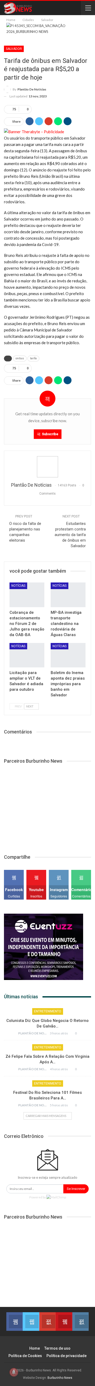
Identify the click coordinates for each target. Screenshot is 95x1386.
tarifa (33, 358)
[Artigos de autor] (48, 466)
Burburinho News (60, 1378)
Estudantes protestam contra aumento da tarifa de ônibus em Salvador (70, 534)
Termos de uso (57, 1348)
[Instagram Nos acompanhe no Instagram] (80, 1321)
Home (34, 1348)
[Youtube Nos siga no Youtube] (63, 1321)
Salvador (14, 49)
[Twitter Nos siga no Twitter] (30, 1321)
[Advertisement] (43, 805)
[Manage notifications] (14, 1372)
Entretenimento (47, 1011)
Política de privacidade (66, 1356)
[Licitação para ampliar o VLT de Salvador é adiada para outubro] (27, 655)
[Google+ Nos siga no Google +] (47, 1321)
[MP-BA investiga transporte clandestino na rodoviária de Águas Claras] (68, 594)
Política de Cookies (25, 1356)
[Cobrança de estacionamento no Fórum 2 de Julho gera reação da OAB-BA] (27, 594)
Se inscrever (76, 1189)
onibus (20, 358)
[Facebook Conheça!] (14, 1321)
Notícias (18, 586)
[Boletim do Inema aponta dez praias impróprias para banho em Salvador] (68, 655)
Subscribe (50, 434)
